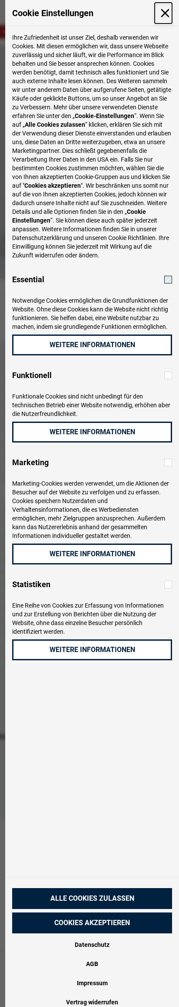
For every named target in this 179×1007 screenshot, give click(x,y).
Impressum (92, 983)
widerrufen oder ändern (66, 255)
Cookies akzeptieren (92, 923)
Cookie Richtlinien (132, 237)
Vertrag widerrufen (92, 1002)
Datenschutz (92, 944)
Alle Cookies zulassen (92, 898)
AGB (92, 963)
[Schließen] (163, 13)
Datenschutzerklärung (42, 237)
